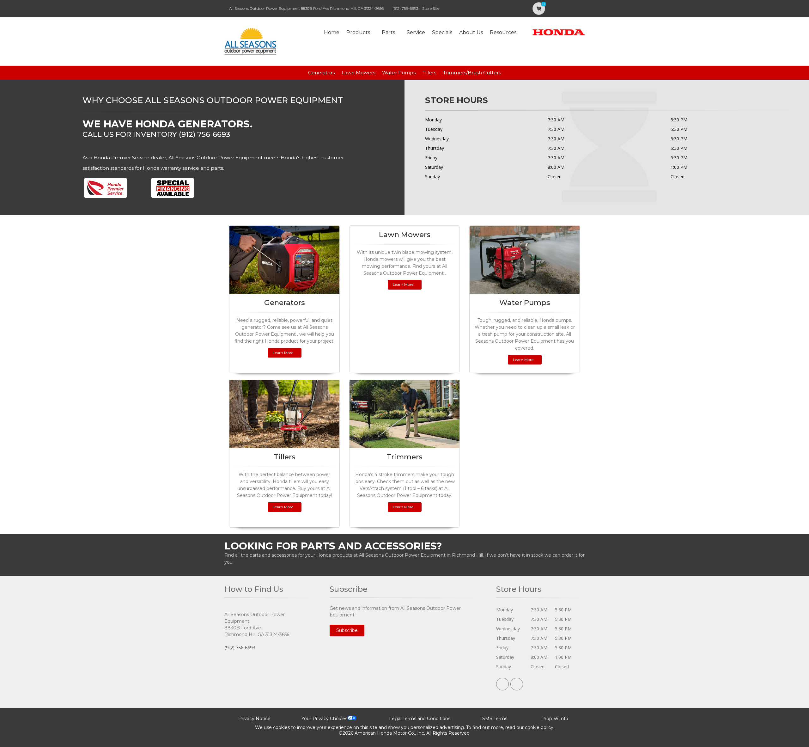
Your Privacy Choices (324, 718)
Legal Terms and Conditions (419, 718)
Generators (321, 73)
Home (331, 32)
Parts (388, 32)
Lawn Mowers (358, 73)
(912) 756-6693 (405, 8)
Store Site (430, 8)
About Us (471, 32)
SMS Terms (494, 718)
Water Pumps (399, 73)
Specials (442, 32)
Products (358, 32)
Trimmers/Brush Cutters (472, 73)
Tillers (429, 73)
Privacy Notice (254, 718)
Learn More (283, 352)
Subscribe (347, 630)
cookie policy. (539, 727)
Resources (503, 32)
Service (416, 32)
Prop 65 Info (554, 718)
